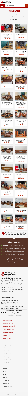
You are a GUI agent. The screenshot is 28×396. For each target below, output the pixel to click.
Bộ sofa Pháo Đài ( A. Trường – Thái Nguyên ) (21, 210)
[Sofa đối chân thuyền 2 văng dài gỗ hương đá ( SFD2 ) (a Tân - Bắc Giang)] (7, 114)
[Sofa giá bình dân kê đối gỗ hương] (21, 168)
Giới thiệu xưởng (7, 320)
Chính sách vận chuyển (9, 326)
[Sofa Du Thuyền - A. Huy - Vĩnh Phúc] (7, 219)
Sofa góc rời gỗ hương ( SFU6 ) (7, 210)
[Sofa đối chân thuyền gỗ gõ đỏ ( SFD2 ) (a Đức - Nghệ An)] (21, 114)
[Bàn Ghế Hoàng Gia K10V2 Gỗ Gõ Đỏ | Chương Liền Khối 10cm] (21, 185)
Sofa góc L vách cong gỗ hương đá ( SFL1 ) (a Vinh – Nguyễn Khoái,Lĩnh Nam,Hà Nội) (21, 104)
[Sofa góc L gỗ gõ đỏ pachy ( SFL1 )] (7, 168)
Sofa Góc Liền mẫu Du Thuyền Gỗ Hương (7, 192)
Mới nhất (10, 17)
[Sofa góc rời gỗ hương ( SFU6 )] (7, 203)
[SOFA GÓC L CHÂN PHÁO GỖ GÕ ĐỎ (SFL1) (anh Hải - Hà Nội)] (7, 96)
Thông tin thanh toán (8, 329)
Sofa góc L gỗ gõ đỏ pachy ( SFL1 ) (7, 175)
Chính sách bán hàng (8, 323)
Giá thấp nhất (13, 20)
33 (24, 233)
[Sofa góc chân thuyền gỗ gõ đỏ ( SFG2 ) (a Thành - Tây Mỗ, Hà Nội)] (21, 79)
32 (21, 233)
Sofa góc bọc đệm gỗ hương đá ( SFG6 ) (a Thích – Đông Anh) (7, 157)
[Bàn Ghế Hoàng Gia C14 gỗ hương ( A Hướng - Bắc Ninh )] (21, 219)
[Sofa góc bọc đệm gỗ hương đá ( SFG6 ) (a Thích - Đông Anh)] (7, 150)
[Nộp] (26, 5)
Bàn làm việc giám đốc (7, 85)
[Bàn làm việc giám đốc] (7, 79)
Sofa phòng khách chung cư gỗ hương (21, 35)
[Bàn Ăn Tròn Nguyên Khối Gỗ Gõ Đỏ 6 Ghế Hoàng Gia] (21, 61)
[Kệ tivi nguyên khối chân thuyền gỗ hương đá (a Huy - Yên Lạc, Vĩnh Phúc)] (21, 150)
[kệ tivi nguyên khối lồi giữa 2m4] (7, 45)
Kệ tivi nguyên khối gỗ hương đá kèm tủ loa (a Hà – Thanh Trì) (21, 140)
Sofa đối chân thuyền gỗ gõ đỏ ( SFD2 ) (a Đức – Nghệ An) (21, 122)
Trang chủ (10, 14)
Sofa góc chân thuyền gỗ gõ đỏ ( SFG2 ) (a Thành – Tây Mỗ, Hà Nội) (21, 86)
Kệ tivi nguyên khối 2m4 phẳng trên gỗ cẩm (21, 52)
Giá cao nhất (20, 17)
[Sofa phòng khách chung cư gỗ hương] (21, 28)
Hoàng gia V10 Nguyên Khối (7, 35)
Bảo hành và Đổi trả (8, 332)
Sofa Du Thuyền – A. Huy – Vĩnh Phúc (7, 226)
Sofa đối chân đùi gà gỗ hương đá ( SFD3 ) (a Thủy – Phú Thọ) (7, 140)
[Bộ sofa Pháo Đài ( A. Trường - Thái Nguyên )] (21, 203)
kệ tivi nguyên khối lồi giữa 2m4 (7, 52)
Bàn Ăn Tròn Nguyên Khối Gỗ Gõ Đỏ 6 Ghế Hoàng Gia (21, 69)
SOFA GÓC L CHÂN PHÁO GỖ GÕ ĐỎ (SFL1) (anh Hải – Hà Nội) (7, 103)
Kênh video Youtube (8, 338)
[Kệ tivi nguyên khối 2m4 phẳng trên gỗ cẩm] (21, 45)
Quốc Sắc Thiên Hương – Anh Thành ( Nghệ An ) (7, 68)
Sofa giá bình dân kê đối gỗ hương (21, 175)
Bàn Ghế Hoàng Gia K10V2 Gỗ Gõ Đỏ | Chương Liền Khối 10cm (21, 193)
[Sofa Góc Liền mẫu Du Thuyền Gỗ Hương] (7, 185)
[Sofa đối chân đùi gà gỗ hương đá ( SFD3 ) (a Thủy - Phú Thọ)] (7, 133)
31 (18, 233)
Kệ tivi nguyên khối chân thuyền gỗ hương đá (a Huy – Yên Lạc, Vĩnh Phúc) (21, 158)
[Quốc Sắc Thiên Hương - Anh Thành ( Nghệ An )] (7, 61)
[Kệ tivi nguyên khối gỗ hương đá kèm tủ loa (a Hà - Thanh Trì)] (21, 133)
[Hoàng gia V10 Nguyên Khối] (7, 28)
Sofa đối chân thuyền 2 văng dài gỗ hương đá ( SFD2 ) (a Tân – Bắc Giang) (7, 122)
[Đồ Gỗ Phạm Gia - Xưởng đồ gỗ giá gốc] (8, 2)
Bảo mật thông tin (7, 335)
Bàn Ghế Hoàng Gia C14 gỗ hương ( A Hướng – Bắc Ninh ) (21, 226)
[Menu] (1, 6)
